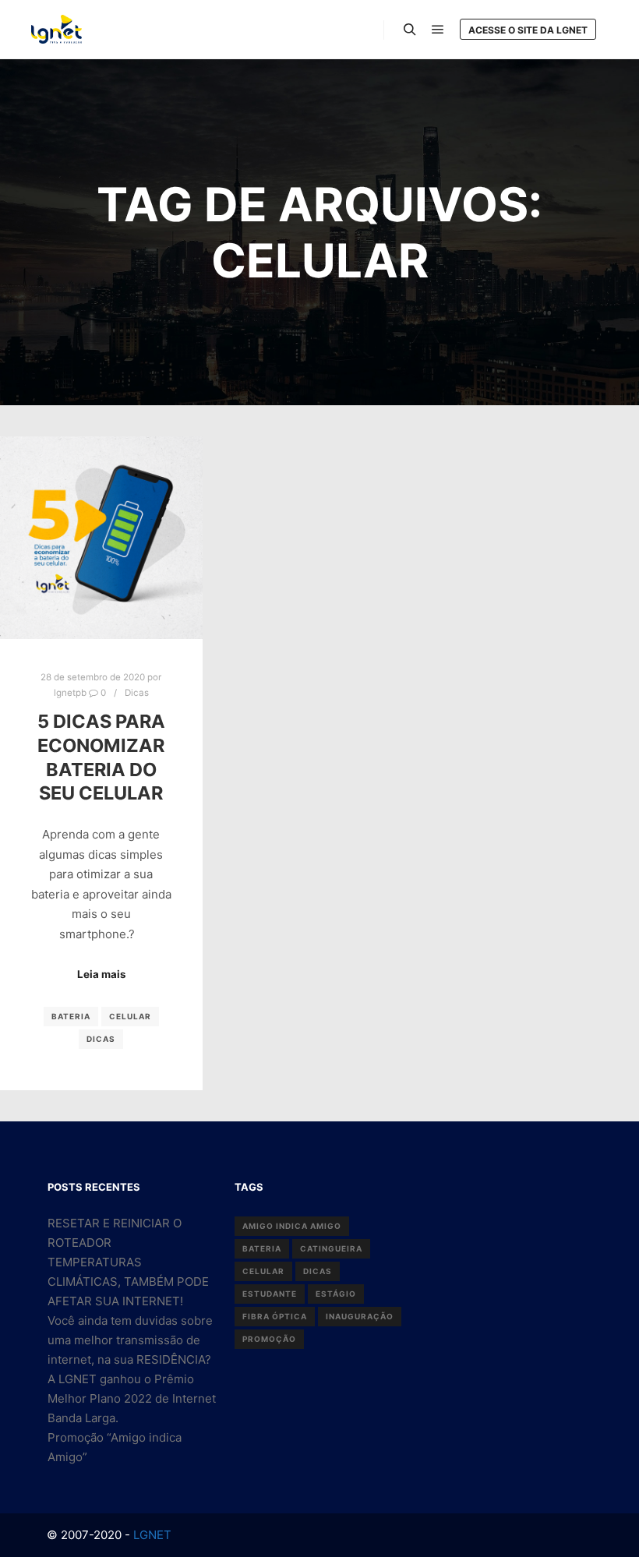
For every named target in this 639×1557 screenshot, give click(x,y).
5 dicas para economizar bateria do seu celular (101, 757)
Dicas (137, 692)
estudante (269, 1293)
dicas (100, 1038)
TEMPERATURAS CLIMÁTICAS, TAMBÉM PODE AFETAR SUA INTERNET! (128, 1281)
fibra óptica (274, 1316)
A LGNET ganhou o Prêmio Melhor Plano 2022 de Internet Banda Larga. (132, 1398)
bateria (70, 1016)
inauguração (360, 1316)
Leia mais (101, 974)
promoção (269, 1338)
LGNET (150, 1534)
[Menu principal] (438, 29)
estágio (336, 1293)
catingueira (331, 1248)
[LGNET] (56, 29)
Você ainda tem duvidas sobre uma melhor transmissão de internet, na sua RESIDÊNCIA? (130, 1340)
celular (130, 1016)
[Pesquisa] (410, 29)
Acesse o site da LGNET (528, 30)
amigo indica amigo (291, 1225)
